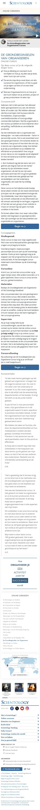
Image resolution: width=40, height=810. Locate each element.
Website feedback (11, 750)
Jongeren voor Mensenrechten (10, 794)
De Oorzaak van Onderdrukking (12, 627)
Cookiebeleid (24, 803)
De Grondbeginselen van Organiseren (15, 640)
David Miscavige (18, 776)
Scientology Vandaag (9, 728)
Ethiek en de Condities (9, 624)
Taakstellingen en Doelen (10, 643)
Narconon (25, 786)
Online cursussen (7, 718)
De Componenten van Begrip (11, 605)
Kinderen (5, 635)
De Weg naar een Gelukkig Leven (11, 786)
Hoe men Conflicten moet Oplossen (13, 619)
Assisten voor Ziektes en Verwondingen (14, 613)
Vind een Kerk (10, 753)
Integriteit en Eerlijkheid (10, 621)
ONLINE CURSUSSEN (20, 595)
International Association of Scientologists (13, 784)
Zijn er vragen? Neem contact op (16, 747)
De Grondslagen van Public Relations (13, 648)
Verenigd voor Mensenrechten (10, 792)
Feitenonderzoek (7, 646)
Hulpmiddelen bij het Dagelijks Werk (13, 638)
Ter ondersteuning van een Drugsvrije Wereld (15, 789)
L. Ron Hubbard (5, 773)
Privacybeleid (15, 803)
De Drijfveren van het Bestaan (11, 602)
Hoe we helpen (7, 737)
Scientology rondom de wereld (13, 734)
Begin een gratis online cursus (10, 778)
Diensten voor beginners (10, 721)
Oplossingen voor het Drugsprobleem (14, 616)
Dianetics (14, 773)
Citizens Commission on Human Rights (12, 797)
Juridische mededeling (22, 804)
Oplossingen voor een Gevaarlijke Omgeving (16, 630)
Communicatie (7, 611)
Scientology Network (24, 773)
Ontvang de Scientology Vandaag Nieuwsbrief (20, 764)
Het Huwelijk (6, 632)
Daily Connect (6, 731)
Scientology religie (6, 776)
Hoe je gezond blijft (8, 740)
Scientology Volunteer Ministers (10, 781)
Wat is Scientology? (8, 715)
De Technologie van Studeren (11, 600)
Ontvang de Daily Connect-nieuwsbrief (18, 761)
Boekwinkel (5, 725)
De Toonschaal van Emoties (11, 608)
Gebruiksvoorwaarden (7, 804)
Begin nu (19, 226)
